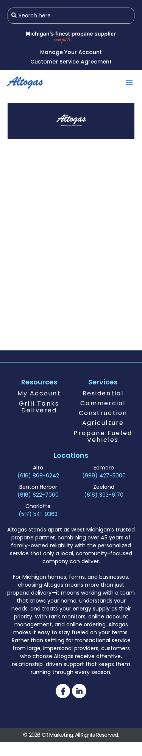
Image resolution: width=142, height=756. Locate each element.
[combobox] (71, 16)
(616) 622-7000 (38, 495)
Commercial (102, 403)
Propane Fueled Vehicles (102, 436)
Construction (103, 413)
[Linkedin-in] (79, 691)
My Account (39, 393)
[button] (129, 82)
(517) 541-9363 (38, 514)
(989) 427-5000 (104, 475)
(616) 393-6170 (103, 495)
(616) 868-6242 (38, 475)
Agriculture (103, 422)
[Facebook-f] (63, 691)
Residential (103, 393)
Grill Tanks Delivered (39, 407)
